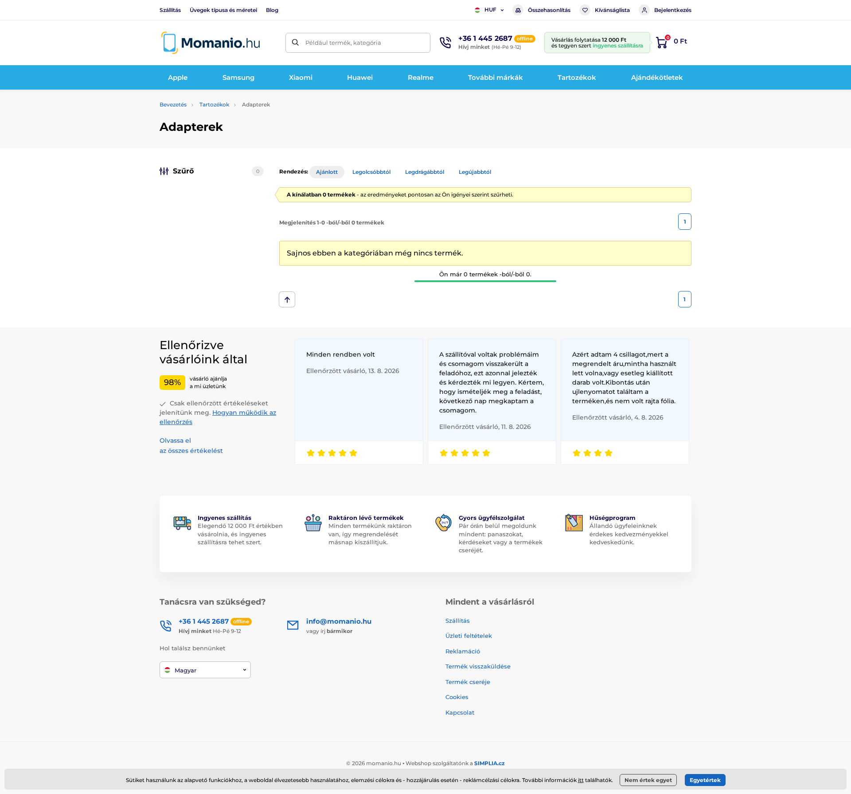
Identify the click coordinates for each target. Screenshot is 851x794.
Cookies (456, 696)
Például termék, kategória (343, 42)
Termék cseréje (467, 681)
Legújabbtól (475, 172)
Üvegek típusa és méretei (223, 10)
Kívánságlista (612, 10)
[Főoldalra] (211, 43)
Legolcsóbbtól (371, 172)
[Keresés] (295, 43)
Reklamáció (462, 651)
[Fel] (287, 299)
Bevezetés (173, 104)
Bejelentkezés (672, 10)
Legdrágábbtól (424, 172)
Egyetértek (705, 780)
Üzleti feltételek (468, 635)
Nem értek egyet (648, 780)
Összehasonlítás (549, 10)
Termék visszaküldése (478, 666)
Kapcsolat (459, 712)
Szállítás (170, 10)
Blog (272, 10)
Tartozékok (214, 104)
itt (581, 780)
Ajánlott (327, 172)
